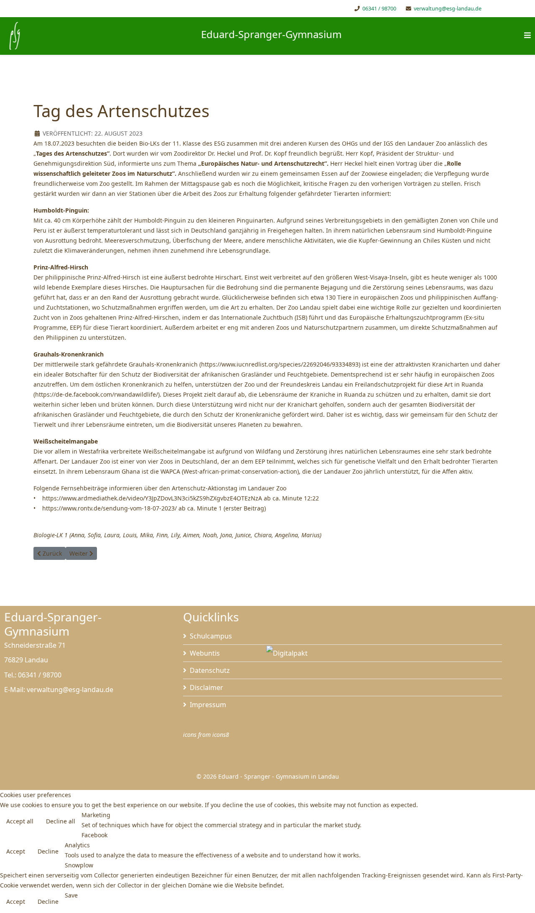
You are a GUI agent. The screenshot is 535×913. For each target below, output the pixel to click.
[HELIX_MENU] (527, 35)
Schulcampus (211, 636)
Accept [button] (15, 851)
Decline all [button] (60, 821)
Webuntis (205, 653)
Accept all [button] (19, 821)
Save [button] (71, 895)
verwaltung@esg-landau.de (448, 8)
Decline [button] (48, 851)
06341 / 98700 (379, 8)
